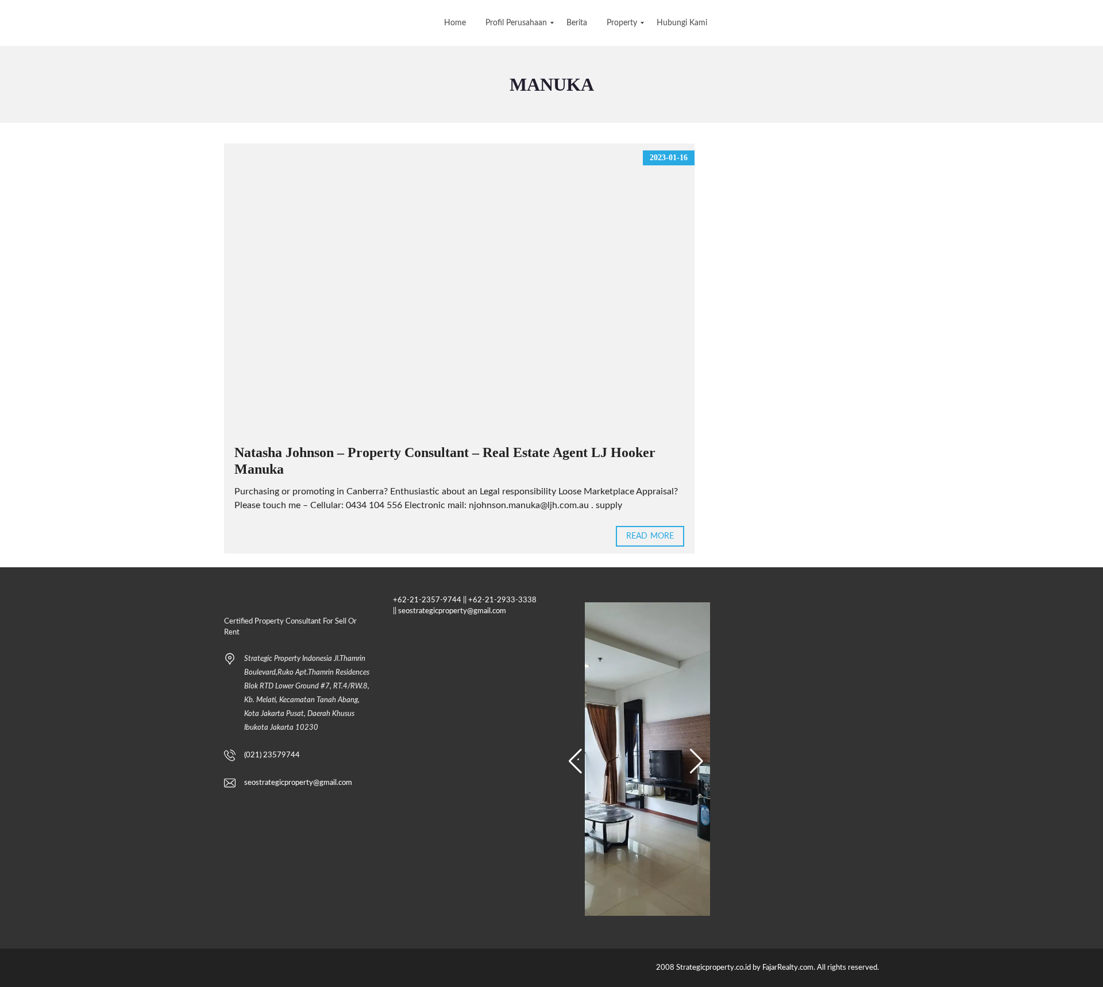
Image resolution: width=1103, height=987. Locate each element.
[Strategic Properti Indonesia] (10, 23)
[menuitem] (455, 23)
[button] (575, 761)
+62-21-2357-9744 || (429, 600)
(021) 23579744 (272, 755)
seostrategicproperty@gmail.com (298, 783)
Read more (650, 536)
